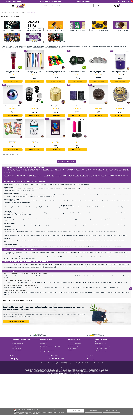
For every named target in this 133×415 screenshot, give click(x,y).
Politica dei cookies (99, 345)
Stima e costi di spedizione (74, 343)
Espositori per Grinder (12, 41)
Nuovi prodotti (43, 341)
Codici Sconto (43, 345)
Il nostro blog (43, 343)
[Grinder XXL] (33, 37)
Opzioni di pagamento (73, 346)
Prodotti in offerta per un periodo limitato (50, 346)
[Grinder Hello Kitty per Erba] (55, 37)
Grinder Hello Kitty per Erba (55, 41)
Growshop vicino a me (17, 345)
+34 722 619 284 (17, 1)
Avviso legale (98, 341)
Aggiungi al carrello (13, 81)
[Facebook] (12, 359)
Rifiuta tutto (93, 410)
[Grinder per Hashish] (121, 25)
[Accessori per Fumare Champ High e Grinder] (33, 25)
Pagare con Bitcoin (72, 348)
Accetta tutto (76, 410)
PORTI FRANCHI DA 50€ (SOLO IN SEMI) (50, 1)
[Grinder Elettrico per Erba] (55, 25)
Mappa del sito (71, 350)
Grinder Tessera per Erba (77, 30)
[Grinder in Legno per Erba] (99, 25)
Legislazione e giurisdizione (101, 348)
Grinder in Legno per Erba (99, 30)
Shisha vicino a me (17, 350)
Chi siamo (14, 341)
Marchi (41, 348)
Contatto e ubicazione (17, 343)
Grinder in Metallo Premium (12, 30)
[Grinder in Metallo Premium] (12, 25)
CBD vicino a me (16, 348)
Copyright (97, 350)
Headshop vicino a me (17, 346)
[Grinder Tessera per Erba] (77, 25)
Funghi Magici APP (44, 351)
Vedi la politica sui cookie (32, 413)
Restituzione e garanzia (73, 341)
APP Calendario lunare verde (47, 350)
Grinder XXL (34, 41)
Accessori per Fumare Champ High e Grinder (33, 29)
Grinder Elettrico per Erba (55, 30)
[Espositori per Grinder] (12, 37)
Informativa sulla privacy (101, 343)
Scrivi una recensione (16, 321)
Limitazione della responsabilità (102, 346)
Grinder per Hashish (121, 30)
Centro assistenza (72, 345)
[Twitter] (15, 359)
